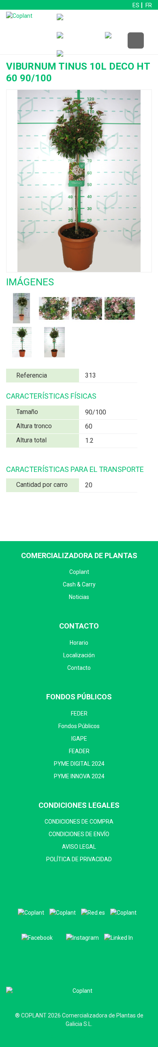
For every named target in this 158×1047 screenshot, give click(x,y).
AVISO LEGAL (79, 846)
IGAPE (79, 738)
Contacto (79, 668)
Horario (79, 642)
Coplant (79, 572)
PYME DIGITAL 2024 (79, 763)
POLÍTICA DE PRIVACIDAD (79, 859)
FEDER (79, 713)
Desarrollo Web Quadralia (79, 1036)
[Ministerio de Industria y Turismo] (62, 913)
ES (135, 5)
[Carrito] (127, 41)
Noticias (79, 597)
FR (148, 5)
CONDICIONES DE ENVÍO (79, 834)
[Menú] (135, 40)
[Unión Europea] (123, 913)
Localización (79, 655)
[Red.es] (93, 913)
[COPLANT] (31, 913)
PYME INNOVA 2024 (79, 776)
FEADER (79, 751)
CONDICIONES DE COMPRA (79, 821)
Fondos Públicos (79, 726)
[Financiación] (94, 23)
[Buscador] (79, 41)
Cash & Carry (79, 584)
